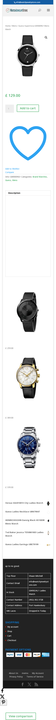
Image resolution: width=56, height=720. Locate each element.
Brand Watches (40, 176)
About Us (13, 673)
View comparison (21, 716)
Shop (9, 631)
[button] (46, 37)
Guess (8, 180)
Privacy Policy (16, 676)
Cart (9, 635)
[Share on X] (2, 698)
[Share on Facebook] (2, 692)
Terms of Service (35, 676)
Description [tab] (14, 193)
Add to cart (28, 108)
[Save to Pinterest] (3, 703)
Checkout (11, 640)
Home (7, 25)
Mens (14, 25)
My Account (38, 673)
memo (25, 673)
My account (12, 626)
